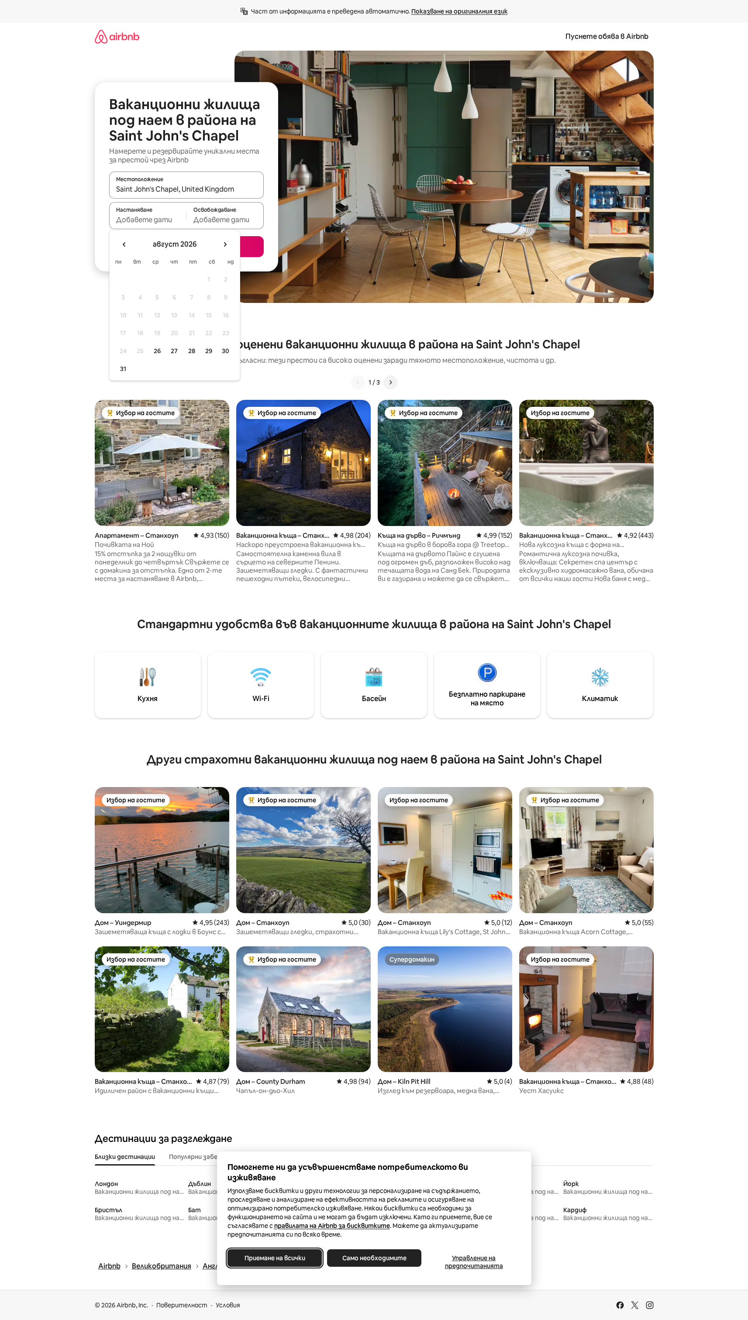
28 (191, 351)
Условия (228, 1305)
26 (157, 351)
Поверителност (181, 1305)
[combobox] (186, 189)
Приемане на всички (274, 1258)
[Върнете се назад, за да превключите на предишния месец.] (124, 244)
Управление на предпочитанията (474, 1262)
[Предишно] (358, 382)
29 (208, 351)
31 (123, 369)
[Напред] (390, 382)
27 (174, 351)
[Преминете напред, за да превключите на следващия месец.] (225, 244)
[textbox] (147, 219)
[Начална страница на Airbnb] (117, 36)
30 (225, 351)
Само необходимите (374, 1258)
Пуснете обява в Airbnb (606, 36)
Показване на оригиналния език (459, 11)
